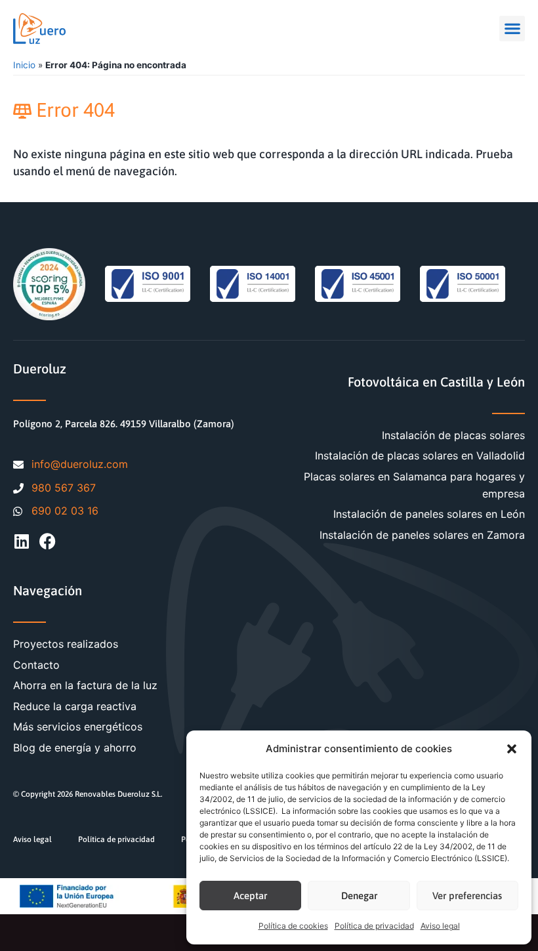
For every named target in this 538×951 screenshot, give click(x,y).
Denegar (359, 895)
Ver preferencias (467, 895)
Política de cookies (293, 926)
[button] (511, 748)
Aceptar (250, 895)
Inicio (24, 65)
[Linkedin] (21, 541)
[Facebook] (47, 541)
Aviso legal (440, 926)
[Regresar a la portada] (39, 28)
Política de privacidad (374, 926)
